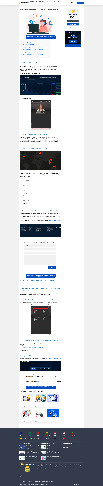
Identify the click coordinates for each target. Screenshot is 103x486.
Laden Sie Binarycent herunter (47, 481)
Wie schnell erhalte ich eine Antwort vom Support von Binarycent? (36, 51)
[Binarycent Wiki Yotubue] (76, 484)
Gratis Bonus (73, 27)
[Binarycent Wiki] (27, 465)
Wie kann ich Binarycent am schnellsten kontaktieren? (33, 49)
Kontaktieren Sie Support (41, 3)
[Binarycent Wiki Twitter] (74, 484)
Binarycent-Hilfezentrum (27, 56)
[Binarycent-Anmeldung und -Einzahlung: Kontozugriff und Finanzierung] (27, 413)
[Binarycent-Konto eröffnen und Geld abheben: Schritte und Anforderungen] (40, 398)
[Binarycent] (73, 18)
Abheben (60, 1)
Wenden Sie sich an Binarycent (43, 484)
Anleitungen (41, 1)
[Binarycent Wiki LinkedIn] (78, 484)
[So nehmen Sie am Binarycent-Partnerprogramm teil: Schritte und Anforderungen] (22, 457)
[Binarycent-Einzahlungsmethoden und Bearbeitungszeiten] (43, 457)
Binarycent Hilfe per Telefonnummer (30, 46)
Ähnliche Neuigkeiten (27, 391)
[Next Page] (23, 425)
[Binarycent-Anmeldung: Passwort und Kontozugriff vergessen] (53, 413)
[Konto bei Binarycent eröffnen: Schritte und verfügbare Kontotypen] (40, 413)
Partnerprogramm (37, 481)
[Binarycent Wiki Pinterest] (82, 484)
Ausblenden (39, 41)
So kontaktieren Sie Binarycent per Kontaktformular (33, 47)
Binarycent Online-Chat (27, 42)
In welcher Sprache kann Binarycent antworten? (32, 52)
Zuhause (32, 1)
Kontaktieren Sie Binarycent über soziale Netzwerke (33, 54)
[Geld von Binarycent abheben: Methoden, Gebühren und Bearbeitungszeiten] (27, 398)
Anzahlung (32, 3)
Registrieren (81, 2)
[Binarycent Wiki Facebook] (72, 484)
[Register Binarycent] (73, 37)
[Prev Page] (21, 425)
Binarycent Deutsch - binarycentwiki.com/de (28, 484)
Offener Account (73, 24)
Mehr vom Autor (38, 391)
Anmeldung (48, 1)
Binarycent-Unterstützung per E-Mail (30, 44)
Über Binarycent (29, 481)
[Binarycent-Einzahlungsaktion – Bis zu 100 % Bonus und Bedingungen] (22, 446)
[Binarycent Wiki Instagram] (80, 484)
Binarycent (22, 481)
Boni (36, 1)
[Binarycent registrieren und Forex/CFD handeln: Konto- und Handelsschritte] (43, 452)
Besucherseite (73, 20)
